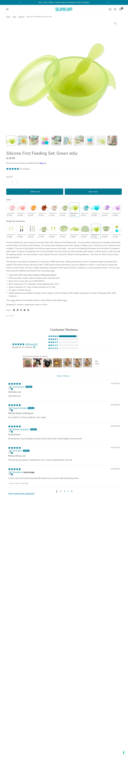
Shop (14, 17)
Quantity (9, 177)
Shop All (21, 17)
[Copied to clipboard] (28, 310)
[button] (12, 168)
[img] (14, 383)
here (65, 300)
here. (53, 270)
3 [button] (64, 491)
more (13, 300)
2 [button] (60, 491)
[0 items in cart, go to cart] (120, 9)
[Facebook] (14, 310)
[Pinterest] (21, 310)
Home (8, 17)
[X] (17, 310)
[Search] (110, 9)
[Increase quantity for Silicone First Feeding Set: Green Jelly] (17, 182)
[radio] (11, 209)
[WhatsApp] (24, 310)
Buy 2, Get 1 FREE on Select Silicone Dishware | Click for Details (31, 2)
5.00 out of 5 (31, 344)
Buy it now (93, 191)
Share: (8, 310)
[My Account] (115, 9)
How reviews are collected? (21, 493)
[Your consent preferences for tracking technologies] (123, 752)
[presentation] (121, 210)
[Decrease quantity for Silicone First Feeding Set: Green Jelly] (8, 182)
